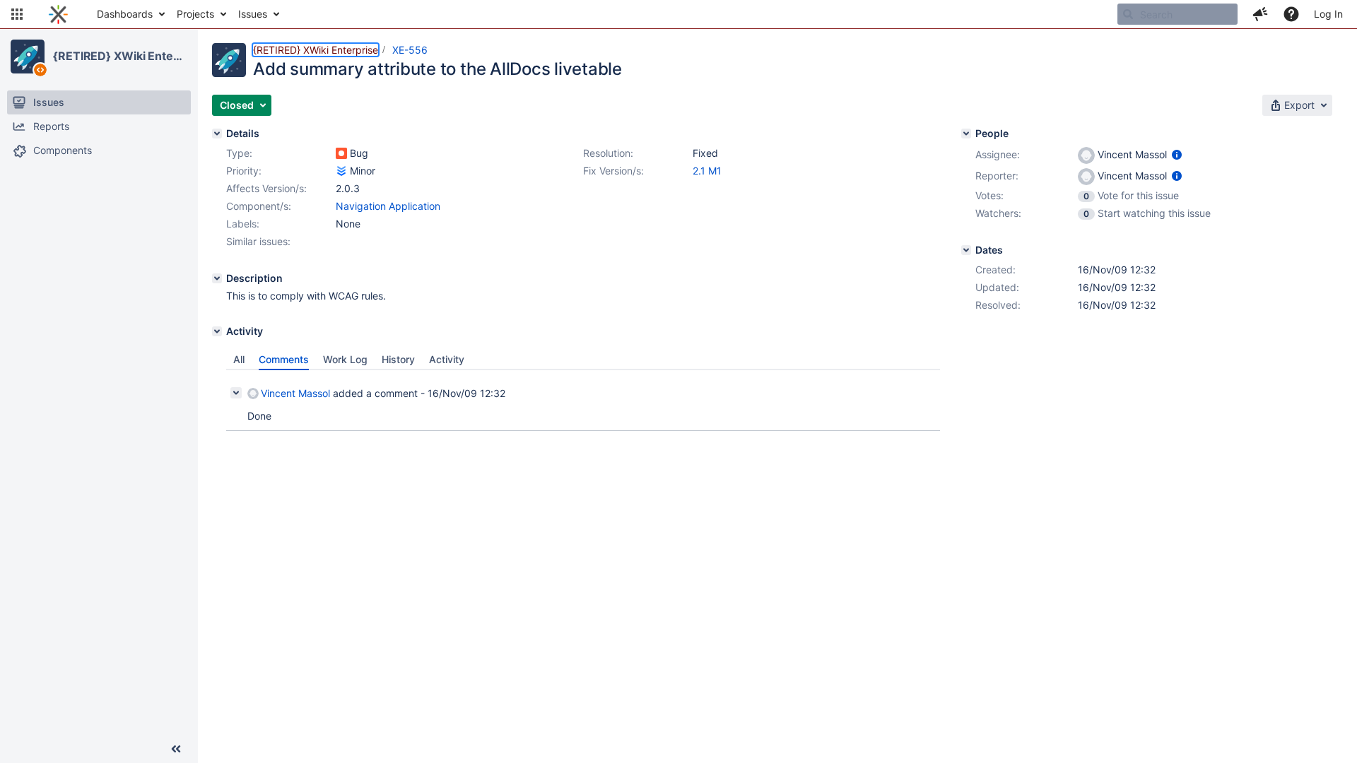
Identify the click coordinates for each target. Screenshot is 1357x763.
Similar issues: (258, 241)
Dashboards (125, 14)
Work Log (345, 359)
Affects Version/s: (266, 188)
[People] (966, 133)
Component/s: (258, 206)
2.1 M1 (707, 171)
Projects (195, 14)
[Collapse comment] (236, 392)
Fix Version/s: (613, 171)
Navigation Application (388, 206)
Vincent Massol (295, 393)
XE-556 (410, 50)
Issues (252, 14)
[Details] (217, 133)
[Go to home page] (58, 14)
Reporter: (996, 176)
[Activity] (217, 331)
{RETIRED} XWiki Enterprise (119, 55)
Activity (446, 359)
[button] (17, 14)
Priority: (244, 171)
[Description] (217, 278)
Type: (239, 153)
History (398, 359)
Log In (1328, 14)
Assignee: (997, 154)
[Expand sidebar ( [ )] (176, 748)
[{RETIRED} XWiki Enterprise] (28, 56)
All (239, 359)
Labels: (242, 224)
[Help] (1291, 14)
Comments (284, 359)
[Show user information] (1176, 154)
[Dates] (966, 250)
